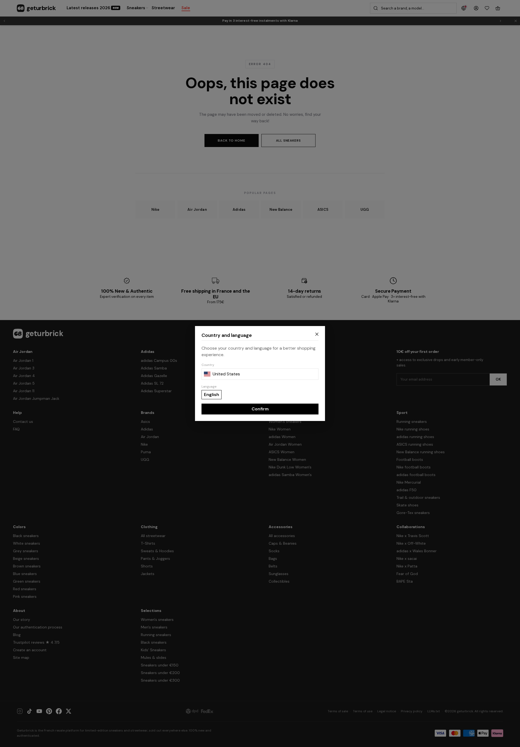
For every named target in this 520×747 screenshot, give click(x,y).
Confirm (260, 409)
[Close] (317, 334)
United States (226, 374)
